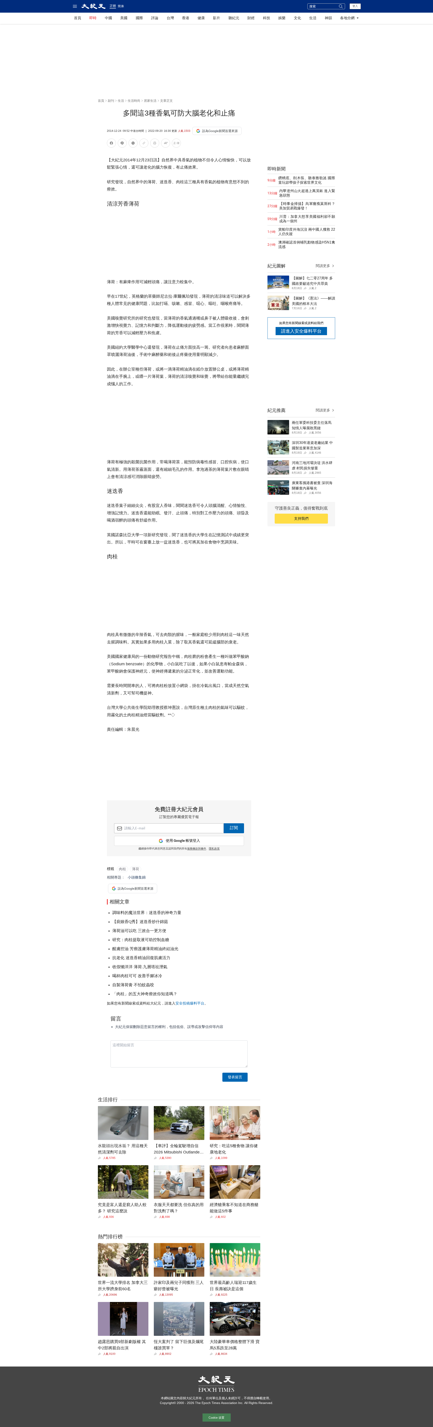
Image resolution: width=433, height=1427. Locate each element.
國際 (139, 18)
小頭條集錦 (137, 877)
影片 (216, 18)
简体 (121, 6)
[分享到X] (133, 144)
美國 (123, 18)
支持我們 (301, 518)
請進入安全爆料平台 (301, 331)
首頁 (77, 18)
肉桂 (122, 869)
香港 (185, 18)
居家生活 (150, 100)
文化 (297, 18)
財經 (251, 18)
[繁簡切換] (176, 144)
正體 (113, 6)
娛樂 (282, 18)
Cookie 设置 (216, 1417)
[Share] (100, 1158)
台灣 (170, 18)
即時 (93, 18)
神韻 (328, 18)
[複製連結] (143, 143)
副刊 (111, 100)
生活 (312, 18)
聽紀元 (233, 18)
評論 (154, 18)
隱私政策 (214, 848)
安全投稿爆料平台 (189, 1003)
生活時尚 (134, 100)
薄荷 (135, 869)
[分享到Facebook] (111, 144)
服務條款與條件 (196, 848)
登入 (355, 6)
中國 (108, 18)
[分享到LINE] (122, 144)
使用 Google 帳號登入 (183, 840)
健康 (201, 18)
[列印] (154, 144)
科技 (266, 18)
